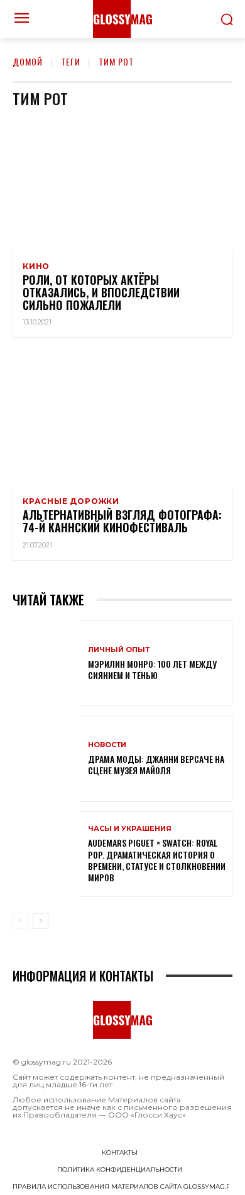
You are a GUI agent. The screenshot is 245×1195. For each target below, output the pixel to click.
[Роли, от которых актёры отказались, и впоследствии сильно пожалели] (122, 184)
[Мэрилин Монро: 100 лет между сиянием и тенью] (46, 663)
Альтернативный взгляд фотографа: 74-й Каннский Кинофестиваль (122, 520)
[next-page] (40, 921)
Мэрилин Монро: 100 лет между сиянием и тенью (152, 669)
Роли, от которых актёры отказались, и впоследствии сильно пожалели (101, 292)
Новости (107, 744)
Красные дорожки (71, 501)
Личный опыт (119, 649)
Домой (28, 61)
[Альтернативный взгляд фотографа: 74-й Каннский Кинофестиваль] (122, 419)
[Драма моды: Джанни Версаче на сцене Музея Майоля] (46, 759)
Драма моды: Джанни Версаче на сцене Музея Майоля (156, 764)
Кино (36, 266)
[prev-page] (20, 921)
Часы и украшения (130, 828)
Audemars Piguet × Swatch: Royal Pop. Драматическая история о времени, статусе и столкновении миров (157, 860)
